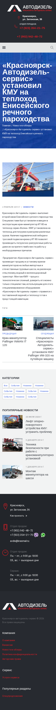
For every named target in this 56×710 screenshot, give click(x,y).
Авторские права (11, 659)
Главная (6, 125)
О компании (8, 640)
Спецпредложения (12, 696)
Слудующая (47, 334)
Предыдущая (9, 334)
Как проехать (17, 516)
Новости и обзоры (22, 125)
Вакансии (7, 645)
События (15, 385)
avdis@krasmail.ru (19, 541)
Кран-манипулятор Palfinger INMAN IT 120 (14, 341)
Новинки (27, 385)
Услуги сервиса (10, 677)
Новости (28, 207)
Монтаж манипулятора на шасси (37, 475)
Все (5, 385)
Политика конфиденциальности (19, 654)
